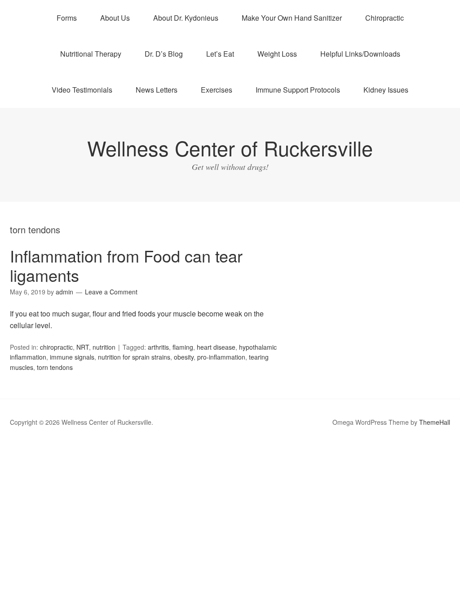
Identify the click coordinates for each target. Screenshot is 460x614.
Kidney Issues (385, 90)
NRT (82, 347)
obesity (184, 356)
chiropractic (56, 347)
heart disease (216, 347)
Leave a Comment (111, 291)
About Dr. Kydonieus (185, 18)
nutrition (104, 347)
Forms (67, 18)
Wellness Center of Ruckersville (230, 147)
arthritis (158, 347)
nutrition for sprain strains (134, 356)
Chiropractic (384, 18)
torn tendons (55, 367)
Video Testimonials (82, 90)
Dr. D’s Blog (164, 54)
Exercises (216, 90)
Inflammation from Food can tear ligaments (126, 265)
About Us (115, 18)
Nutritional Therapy (90, 54)
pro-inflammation (221, 356)
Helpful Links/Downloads (360, 54)
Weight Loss (277, 54)
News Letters (156, 90)
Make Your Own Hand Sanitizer (292, 18)
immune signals (72, 356)
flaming (182, 347)
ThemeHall (434, 422)
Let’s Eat (220, 54)
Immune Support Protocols (298, 90)
